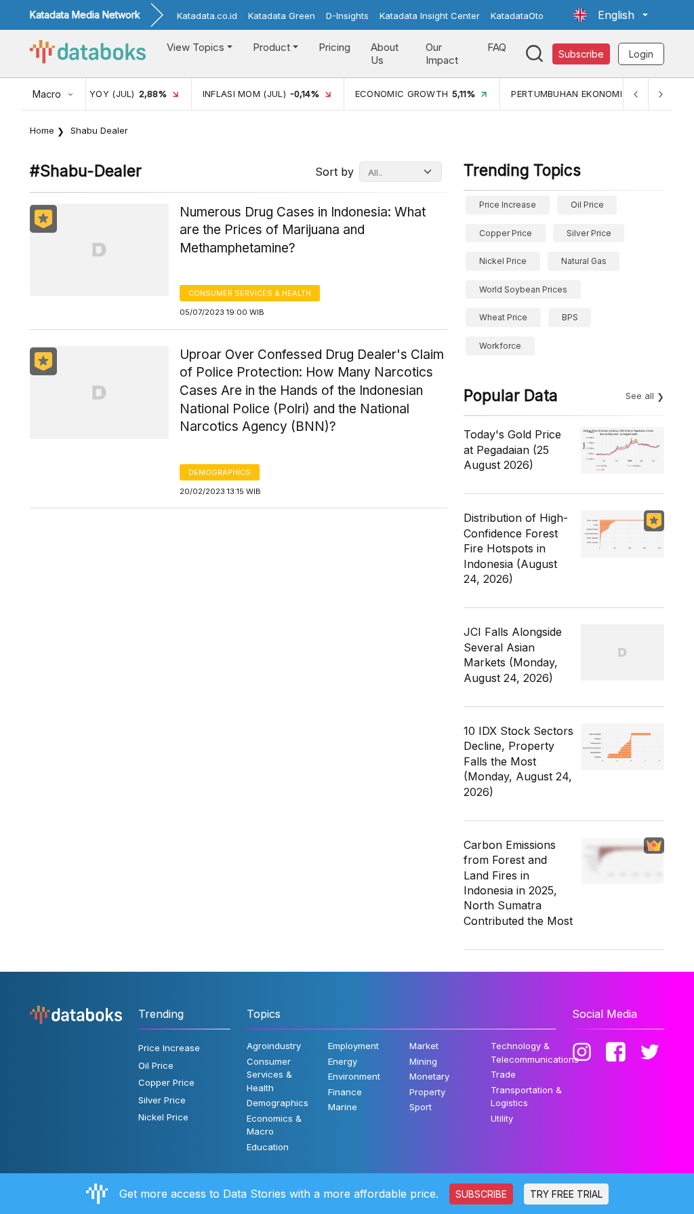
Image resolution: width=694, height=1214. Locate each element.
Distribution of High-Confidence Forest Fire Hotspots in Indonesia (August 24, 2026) (516, 548)
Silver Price (589, 233)
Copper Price (505, 233)
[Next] (660, 94)
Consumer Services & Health (249, 293)
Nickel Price (503, 261)
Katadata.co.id (207, 15)
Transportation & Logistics (526, 1096)
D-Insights (347, 15)
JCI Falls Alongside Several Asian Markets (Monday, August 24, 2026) (513, 654)
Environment (354, 1076)
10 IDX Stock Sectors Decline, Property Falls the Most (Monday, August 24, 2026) (518, 761)
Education (268, 1146)
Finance (345, 1091)
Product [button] (271, 47)
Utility (502, 1118)
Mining (423, 1061)
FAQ (496, 47)
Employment (353, 1045)
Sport (420, 1106)
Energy (342, 1061)
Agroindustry (274, 1045)
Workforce (500, 346)
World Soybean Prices (523, 289)
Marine (342, 1106)
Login (641, 54)
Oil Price (587, 205)
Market (423, 1045)
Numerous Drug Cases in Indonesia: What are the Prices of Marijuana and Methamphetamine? (303, 230)
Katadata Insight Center (430, 15)
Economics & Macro (274, 1125)
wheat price (503, 317)
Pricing (334, 47)
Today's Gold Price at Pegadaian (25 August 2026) (512, 450)
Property (427, 1091)
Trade (503, 1074)
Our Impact (442, 54)
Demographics (219, 472)
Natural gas (584, 261)
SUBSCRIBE (481, 1194)
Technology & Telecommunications (535, 1052)
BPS (570, 317)
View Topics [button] (195, 47)
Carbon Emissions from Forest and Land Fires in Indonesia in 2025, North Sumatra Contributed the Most (518, 883)
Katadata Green (281, 15)
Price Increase (507, 205)
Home (42, 130)
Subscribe (581, 54)
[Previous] (636, 94)
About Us (385, 54)
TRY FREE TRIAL (566, 1194)
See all (640, 395)
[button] (610, 14)
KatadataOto (517, 15)
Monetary (429, 1076)
